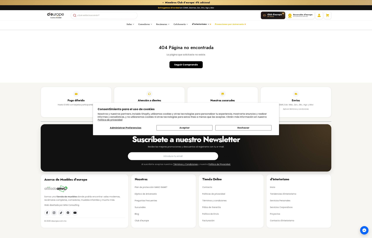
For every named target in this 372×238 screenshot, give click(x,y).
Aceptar (184, 127)
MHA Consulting (71, 205)
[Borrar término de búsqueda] (134, 15)
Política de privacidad (110, 120)
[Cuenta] (319, 15)
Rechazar (243, 127)
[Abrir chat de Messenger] (364, 230)
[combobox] (104, 15)
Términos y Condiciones (185, 164)
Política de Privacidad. (220, 164)
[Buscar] (74, 15)
